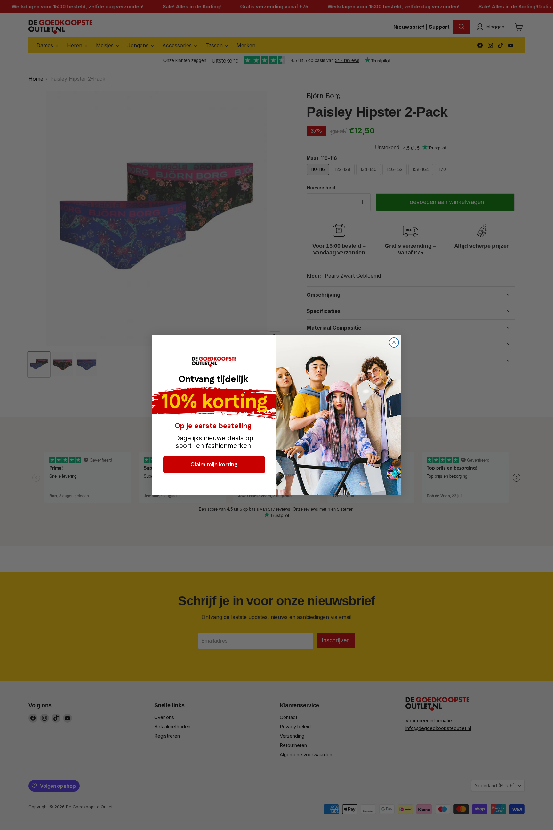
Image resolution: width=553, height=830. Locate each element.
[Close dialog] (394, 342)
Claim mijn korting (214, 464)
